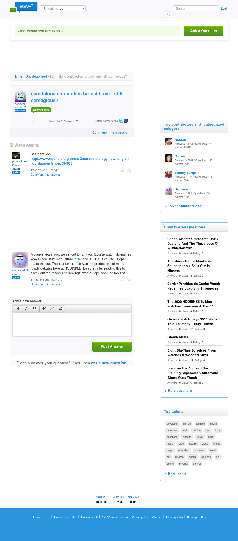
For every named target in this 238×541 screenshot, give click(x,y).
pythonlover (20, 161)
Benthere (181, 189)
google (193, 443)
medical (183, 463)
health (213, 423)
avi (217, 457)
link (79, 259)
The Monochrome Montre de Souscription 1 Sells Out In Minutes (189, 266)
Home (17, 76)
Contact (157, 517)
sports (170, 463)
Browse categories (65, 517)
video (205, 443)
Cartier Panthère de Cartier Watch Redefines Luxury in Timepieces (193, 285)
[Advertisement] (94, 60)
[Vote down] (44, 121)
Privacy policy (174, 517)
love (217, 430)
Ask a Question (203, 30)
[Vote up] (35, 121)
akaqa (192, 457)
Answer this (41, 110)
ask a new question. (109, 363)
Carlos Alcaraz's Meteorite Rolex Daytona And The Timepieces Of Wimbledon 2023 (193, 243)
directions (172, 437)
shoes (216, 443)
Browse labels (89, 517)
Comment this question (110, 132)
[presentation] (17, 309)
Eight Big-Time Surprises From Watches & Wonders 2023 (191, 352)
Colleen (180, 156)
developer (172, 423)
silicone (187, 437)
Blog (203, 517)
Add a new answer (26, 301)
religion (197, 430)
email (213, 450)
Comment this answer (45, 174)
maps (170, 450)
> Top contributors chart (184, 206)
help (210, 437)
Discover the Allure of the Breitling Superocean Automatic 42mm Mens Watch (192, 373)
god (208, 430)
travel (200, 437)
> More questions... (180, 390)
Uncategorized (36, 76)
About (125, 517)
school (197, 463)
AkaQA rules (110, 517)
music (170, 443)
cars (181, 443)
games (187, 423)
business (200, 450)
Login (224, 8)
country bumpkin (187, 172)
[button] (17, 308)
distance (206, 457)
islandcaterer (177, 337)
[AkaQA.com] (23, 7)
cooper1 (20, 104)
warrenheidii (20, 270)
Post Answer (112, 346)
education (183, 450)
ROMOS (180, 139)
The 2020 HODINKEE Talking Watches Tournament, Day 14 (190, 303)
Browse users (41, 517)
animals (200, 423)
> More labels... (177, 473)
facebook (172, 430)
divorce (179, 457)
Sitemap (191, 517)
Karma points (140, 517)
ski (168, 457)
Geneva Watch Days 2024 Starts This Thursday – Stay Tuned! (192, 321)
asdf (184, 430)
